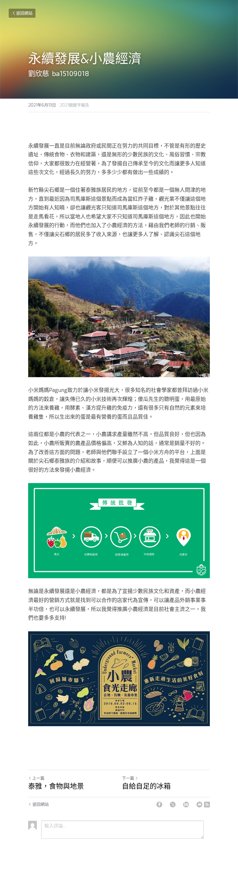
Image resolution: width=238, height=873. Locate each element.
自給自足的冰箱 (146, 786)
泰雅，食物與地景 (56, 786)
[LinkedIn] (186, 804)
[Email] (199, 804)
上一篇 (38, 778)
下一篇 (128, 778)
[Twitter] (173, 804)
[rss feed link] (207, 804)
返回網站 (24, 13)
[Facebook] (159, 804)
